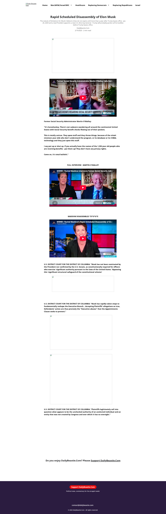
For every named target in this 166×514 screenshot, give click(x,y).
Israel (137, 5)
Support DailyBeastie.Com (105, 460)
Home (45, 5)
